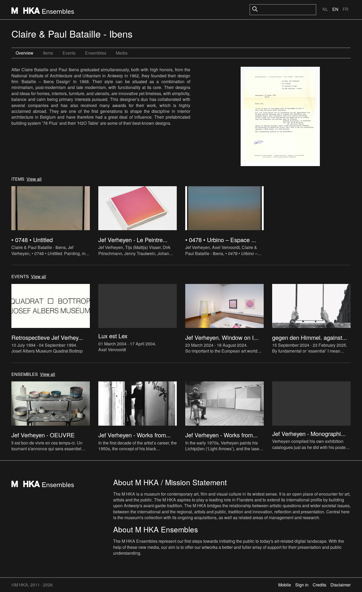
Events (69, 53)
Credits (319, 585)
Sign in (301, 585)
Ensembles (95, 53)
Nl (325, 9)
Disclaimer (340, 585)
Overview (24, 53)
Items (48, 53)
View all (34, 179)
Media (121, 53)
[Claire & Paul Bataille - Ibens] (280, 117)
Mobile (284, 585)
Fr (345, 9)
